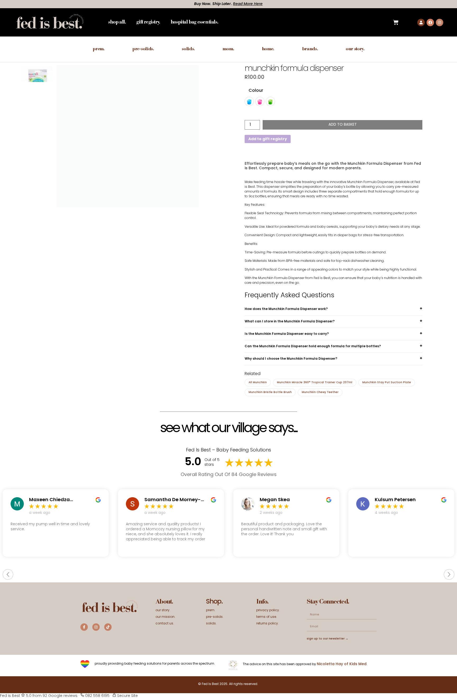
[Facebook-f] (84, 627)
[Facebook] (430, 22)
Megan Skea (275, 500)
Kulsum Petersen (395, 500)
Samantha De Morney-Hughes (172, 500)
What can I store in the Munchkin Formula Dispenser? (290, 321)
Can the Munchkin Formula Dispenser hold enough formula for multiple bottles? (313, 346)
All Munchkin (258, 382)
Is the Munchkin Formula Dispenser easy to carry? (287, 334)
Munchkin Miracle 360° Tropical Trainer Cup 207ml (314, 382)
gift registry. (148, 22)
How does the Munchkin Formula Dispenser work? (286, 309)
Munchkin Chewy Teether (320, 392)
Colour (256, 91)
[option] (37, 81)
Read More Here (84, 4)
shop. (214, 601)
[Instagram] (439, 22)
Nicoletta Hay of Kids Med (342, 664)
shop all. (117, 22)
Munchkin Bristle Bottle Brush (270, 392)
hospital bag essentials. (194, 22)
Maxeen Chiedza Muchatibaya (49, 500)
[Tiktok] (108, 627)
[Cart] (395, 22)
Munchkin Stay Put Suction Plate (386, 382)
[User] (421, 22)
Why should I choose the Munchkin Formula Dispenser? (291, 359)
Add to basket (342, 125)
